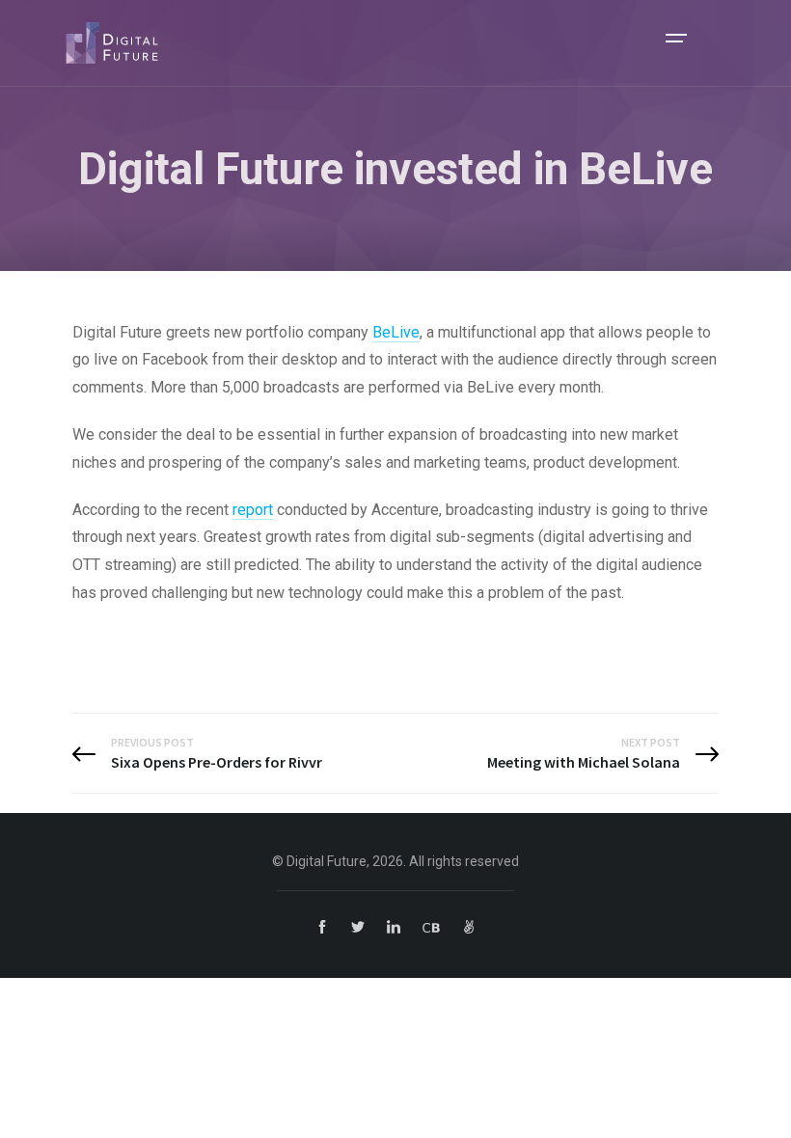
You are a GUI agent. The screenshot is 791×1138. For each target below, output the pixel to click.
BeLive (396, 332)
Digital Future (112, 43)
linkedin (393, 927)
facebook (322, 927)
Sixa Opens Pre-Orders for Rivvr (216, 762)
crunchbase (431, 927)
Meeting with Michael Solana (583, 762)
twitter (358, 927)
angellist (469, 927)
